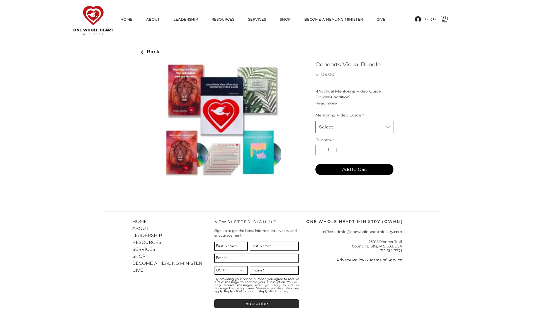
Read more (326, 103)
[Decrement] (319, 150)
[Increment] (336, 150)
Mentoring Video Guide (339, 115)
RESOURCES (146, 242)
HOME (139, 221)
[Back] (142, 52)
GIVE (137, 270)
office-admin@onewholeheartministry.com (362, 231)
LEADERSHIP (146, 235)
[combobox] (354, 127)
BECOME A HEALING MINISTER (146, 263)
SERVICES (143, 249)
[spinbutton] (328, 150)
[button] (227, 19)
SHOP (138, 256)
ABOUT (140, 228)
